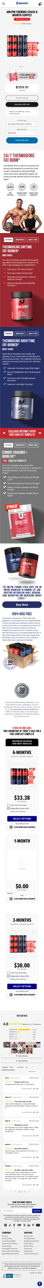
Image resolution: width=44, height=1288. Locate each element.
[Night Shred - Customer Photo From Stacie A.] (29, 1045)
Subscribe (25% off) (22, 104)
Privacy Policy (31, 1217)
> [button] (28, 1191)
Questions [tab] (20, 1067)
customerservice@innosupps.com (25, 709)
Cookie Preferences (31, 1253)
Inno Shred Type (21, 120)
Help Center (28, 1251)
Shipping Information (31, 1241)
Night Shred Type (22, 129)
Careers (5, 1236)
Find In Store (28, 1243)
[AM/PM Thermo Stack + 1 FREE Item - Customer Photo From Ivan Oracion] (6, 1045)
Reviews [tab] (5, 1067)
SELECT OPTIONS (22, 818)
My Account (28, 1236)
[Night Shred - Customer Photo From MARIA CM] (36, 1045)
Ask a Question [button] (23, 1061)
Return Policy (29, 1246)
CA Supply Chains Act (10, 1248)
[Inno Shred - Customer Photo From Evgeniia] (14, 1045)
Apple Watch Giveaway (10, 1253)
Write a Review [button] (23, 1056)
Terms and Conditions (9, 1243)
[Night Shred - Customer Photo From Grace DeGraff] (21, 1051)
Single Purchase (22, 98)
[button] (20, 66)
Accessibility (6, 1246)
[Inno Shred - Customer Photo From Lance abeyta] (21, 1045)
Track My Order (29, 1238)
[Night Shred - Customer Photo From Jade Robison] (14, 1051)
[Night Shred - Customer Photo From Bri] (29, 1051)
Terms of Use (8, 1219)
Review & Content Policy (11, 1251)
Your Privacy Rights (9, 1241)
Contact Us (28, 1248)
